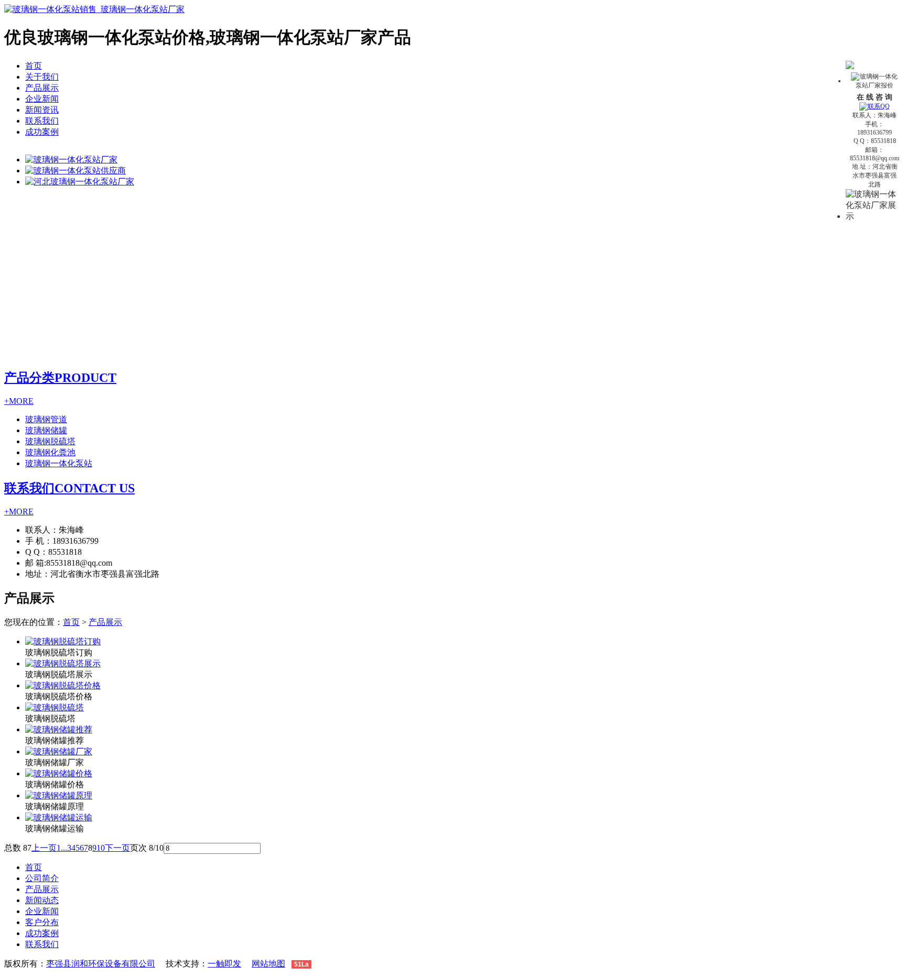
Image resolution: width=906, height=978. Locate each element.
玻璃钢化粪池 (50, 452)
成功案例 (42, 131)
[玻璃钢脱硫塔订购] (63, 641)
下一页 (117, 847)
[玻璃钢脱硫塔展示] (63, 663)
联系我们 (42, 120)
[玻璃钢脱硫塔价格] (63, 685)
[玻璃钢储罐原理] (58, 795)
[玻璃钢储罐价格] (58, 773)
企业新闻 (42, 98)
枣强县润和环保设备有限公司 (100, 963)
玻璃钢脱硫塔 (50, 441)
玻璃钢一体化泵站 (58, 463)
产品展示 (42, 87)
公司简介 (42, 878)
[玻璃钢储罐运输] (58, 817)
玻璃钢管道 (46, 419)
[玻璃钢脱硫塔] (54, 707)
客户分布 (42, 922)
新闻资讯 (42, 109)
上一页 (44, 847)
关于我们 (42, 76)
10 (100, 847)
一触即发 (224, 963)
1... (62, 847)
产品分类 (60, 377)
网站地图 (268, 963)
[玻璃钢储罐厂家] (58, 751)
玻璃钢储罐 (46, 430)
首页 (33, 65)
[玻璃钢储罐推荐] (58, 729)
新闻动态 (42, 900)
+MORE (19, 401)
